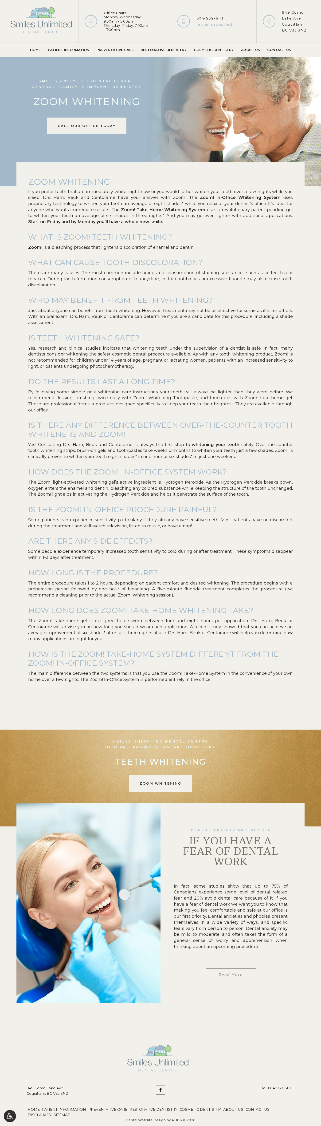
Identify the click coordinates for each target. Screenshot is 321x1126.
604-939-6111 (209, 18)
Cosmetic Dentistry (214, 50)
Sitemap (62, 1115)
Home (35, 50)
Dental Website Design (146, 1120)
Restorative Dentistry (164, 50)
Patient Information (68, 50)
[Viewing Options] (10, 1116)
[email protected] (215, 24)
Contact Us (279, 50)
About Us (250, 50)
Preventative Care (115, 50)
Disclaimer (39, 1115)
